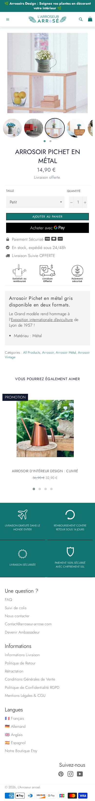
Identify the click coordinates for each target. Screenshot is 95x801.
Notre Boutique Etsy (21, 751)
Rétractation (14, 671)
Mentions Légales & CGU (25, 695)
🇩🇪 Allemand (15, 726)
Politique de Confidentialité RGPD (32, 687)
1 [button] (44, 141)
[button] (34, 489)
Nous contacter (17, 616)
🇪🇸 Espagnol (15, 743)
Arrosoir (48, 352)
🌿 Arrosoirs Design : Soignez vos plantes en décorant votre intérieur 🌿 (47, 5)
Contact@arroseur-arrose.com (28, 624)
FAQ (8, 599)
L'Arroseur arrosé (29, 787)
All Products (31, 352)
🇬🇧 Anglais (13, 734)
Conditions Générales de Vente (30, 679)
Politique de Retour (20, 663)
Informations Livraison (22, 655)
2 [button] (50, 141)
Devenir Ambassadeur (22, 632)
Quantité (74, 191)
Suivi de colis (15, 608)
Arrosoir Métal (66, 352)
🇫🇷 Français (14, 718)
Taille (10, 191)
